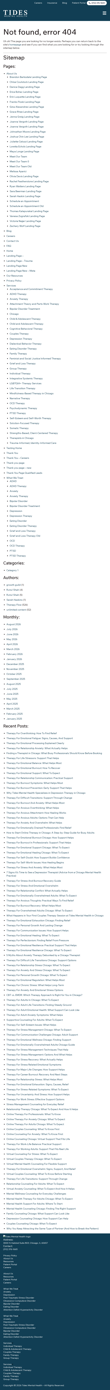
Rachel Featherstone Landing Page (29, 181)
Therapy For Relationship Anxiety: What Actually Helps (37, 748)
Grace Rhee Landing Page (24, 111)
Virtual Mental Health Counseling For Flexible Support (36, 1163)
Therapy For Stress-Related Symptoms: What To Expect (37, 1089)
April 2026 (12, 644)
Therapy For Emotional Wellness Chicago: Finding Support (38, 1039)
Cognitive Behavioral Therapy (26, 328)
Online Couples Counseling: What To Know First (32, 1129)
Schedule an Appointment (24, 201)
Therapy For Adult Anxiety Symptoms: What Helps (34, 1014)
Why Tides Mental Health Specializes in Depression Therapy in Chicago (45, 792)
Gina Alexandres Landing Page (27, 106)
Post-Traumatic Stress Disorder (18, 1297)
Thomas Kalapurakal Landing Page (29, 211)
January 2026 (14, 659)
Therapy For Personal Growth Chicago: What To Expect (36, 975)
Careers (10, 236)
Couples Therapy (19, 333)
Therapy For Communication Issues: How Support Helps (37, 930)
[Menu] (104, 13)
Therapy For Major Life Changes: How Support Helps (35, 1069)
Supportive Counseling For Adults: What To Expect (34, 1019)
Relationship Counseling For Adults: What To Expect (35, 1183)
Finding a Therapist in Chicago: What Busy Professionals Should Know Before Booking (54, 753)
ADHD (13, 481)
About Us (11, 73)
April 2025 (12, 703)
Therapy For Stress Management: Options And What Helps (39, 1054)
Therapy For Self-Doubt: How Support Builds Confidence (38, 857)
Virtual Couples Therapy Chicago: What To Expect (34, 1158)
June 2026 (12, 634)
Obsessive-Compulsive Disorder (19, 1300)
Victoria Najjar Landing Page (25, 221)
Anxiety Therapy (19, 298)
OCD (12, 540)
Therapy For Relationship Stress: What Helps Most (34, 1079)
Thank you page (15, 462)
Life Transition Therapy (22, 388)
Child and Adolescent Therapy (26, 323)
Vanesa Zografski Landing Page (27, 216)
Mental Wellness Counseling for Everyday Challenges (36, 1193)
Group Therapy (18, 368)
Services (11, 285)
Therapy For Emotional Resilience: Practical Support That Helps (41, 945)
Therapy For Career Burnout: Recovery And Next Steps (36, 1074)
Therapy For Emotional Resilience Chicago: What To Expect (38, 950)
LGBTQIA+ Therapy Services (25, 383)
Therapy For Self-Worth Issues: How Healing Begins (35, 862)
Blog (9, 230)
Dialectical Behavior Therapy (26, 343)
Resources (8, 1261)
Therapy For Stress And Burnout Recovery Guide (33, 880)
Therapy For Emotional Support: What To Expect (33, 773)
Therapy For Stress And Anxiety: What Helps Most (34, 867)
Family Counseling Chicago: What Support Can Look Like (37, 1213)
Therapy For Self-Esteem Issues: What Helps (31, 1024)
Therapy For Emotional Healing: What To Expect (32, 935)
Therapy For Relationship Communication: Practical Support (39, 778)
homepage (15, 44)
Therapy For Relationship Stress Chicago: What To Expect (38, 965)
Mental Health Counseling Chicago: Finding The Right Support (41, 1208)
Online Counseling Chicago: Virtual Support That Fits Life (38, 1139)
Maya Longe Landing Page (24, 151)
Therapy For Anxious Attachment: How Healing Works (36, 812)
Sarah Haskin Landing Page (25, 196)
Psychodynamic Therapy (23, 408)
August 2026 (13, 624)
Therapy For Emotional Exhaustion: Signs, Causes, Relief (37, 1084)
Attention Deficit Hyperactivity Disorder (23, 1309)
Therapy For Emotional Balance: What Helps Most (34, 763)
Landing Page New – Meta (20, 270)
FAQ (8, 245)
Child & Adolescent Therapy (25, 318)
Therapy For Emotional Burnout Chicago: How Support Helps (40, 837)
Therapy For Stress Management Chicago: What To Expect (38, 1029)
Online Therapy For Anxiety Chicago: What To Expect (35, 1119)
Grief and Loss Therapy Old (25, 535)
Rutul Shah (12, 589)
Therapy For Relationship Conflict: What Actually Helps (37, 890)
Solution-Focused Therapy (24, 423)
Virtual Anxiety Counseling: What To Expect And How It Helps (40, 1188)
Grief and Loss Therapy (23, 363)
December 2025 (15, 664)
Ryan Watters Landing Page (25, 186)
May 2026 (11, 639)
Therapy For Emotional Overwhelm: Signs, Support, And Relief (41, 1168)
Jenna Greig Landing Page (24, 116)
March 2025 (13, 708)
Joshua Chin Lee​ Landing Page (27, 136)
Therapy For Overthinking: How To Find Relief (31, 733)
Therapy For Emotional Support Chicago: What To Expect (37, 847)
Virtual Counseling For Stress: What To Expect (32, 1154)
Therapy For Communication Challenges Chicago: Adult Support (42, 1034)
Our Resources (14, 275)
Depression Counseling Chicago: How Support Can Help (37, 1218)
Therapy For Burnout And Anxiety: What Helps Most (35, 802)
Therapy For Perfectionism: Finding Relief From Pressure (37, 940)
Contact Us (12, 240)
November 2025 (15, 669)
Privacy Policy (14, 280)
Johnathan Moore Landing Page (28, 131)
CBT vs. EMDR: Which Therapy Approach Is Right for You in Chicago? (44, 995)
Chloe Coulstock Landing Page (27, 82)
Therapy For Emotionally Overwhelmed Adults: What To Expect (41, 895)
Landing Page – (14, 255)
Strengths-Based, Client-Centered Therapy (34, 433)
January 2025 (14, 718)
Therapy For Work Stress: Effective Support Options (35, 1099)
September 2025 (15, 678)
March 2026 (13, 649)
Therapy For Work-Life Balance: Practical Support (33, 1144)
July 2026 (12, 629)
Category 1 (12, 570)
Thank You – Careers (17, 457)
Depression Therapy (21, 338)
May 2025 (11, 698)
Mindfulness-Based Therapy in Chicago (32, 393)
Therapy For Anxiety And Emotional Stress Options (34, 990)
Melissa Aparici (18, 171)
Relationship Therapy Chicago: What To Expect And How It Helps (42, 1109)
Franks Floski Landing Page (25, 101)
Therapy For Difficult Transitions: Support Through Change (39, 797)
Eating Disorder (18, 520)
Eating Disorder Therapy (23, 348)
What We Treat (14, 477)
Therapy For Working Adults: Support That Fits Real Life (37, 1149)
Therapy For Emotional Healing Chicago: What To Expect (37, 852)
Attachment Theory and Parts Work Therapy (34, 303)
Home (9, 250)
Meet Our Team (18, 156)
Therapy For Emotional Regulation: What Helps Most (35, 980)
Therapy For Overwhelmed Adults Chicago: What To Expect (39, 910)
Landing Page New (16, 265)
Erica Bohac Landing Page (24, 91)
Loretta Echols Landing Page (25, 146)
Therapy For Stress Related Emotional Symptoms (33, 1064)
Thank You (12, 453)
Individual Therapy (20, 373)
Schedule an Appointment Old (27, 206)
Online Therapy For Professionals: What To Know (33, 1114)
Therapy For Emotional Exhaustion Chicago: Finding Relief (38, 920)
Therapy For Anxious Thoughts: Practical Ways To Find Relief (40, 900)
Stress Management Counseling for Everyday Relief (35, 1104)
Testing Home (14, 448)
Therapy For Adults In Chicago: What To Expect (32, 999)
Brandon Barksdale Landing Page (28, 77)
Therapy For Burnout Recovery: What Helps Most (33, 905)
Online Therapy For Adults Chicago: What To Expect (35, 1124)
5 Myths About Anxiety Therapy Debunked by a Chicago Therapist (43, 955)
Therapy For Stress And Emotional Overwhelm (32, 885)
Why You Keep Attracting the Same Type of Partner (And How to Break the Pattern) (52, 1228)
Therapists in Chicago (22, 438)
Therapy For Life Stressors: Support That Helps (32, 758)
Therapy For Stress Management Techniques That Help (37, 1049)
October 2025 (14, 673)
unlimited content (16, 609)
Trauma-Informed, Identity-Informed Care (33, 442)
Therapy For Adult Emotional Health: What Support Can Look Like (42, 1010)
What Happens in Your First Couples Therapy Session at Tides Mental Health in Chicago (55, 915)
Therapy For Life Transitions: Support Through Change (36, 1178)
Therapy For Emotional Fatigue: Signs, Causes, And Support (39, 738)
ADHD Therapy (18, 294)
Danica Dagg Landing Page (25, 86)
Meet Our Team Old (21, 166)
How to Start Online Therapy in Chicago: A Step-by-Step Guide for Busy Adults (50, 832)
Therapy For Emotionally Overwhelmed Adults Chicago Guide (40, 1044)
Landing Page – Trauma (19, 260)
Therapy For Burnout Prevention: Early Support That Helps (39, 787)
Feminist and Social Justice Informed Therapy (35, 358)
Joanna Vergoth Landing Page (27, 121)
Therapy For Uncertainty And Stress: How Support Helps (38, 1094)
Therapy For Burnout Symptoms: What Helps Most (34, 783)
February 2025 (14, 713)
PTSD (13, 550)
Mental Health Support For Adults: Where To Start (34, 1203)
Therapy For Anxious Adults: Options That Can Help (35, 817)
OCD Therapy (17, 403)
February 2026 (14, 654)
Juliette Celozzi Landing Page (26, 141)
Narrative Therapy (20, 398)
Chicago (14, 313)
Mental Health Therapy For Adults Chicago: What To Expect (39, 1198)
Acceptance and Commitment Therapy (31, 289)
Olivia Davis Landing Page (24, 176)
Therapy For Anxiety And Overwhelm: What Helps (34, 822)
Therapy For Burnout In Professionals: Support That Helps (38, 842)
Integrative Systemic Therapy (26, 378)
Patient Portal (10, 1264)
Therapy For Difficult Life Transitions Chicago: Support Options (41, 960)
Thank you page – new (18, 467)
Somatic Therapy (19, 428)
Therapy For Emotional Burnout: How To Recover (33, 768)
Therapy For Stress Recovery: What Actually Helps (34, 1059)
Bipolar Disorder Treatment (25, 308)
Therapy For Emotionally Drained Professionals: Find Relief (38, 827)
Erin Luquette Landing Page (25, 96)
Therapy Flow (14, 604)
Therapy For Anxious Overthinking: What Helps (32, 807)
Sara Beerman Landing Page (25, 191)
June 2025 (12, 693)
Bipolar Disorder (19, 501)
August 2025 (13, 684)
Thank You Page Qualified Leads (24, 472)
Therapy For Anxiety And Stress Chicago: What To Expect (38, 970)
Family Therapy (18, 353)
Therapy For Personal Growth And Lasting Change (34, 925)
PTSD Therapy (18, 413)
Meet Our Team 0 (19, 161)
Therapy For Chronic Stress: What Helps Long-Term (35, 985)
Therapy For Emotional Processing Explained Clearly (35, 743)
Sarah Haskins (14, 599)
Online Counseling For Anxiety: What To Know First (34, 1134)
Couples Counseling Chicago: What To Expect (31, 1223)
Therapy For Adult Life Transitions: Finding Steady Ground (39, 1004)
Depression (16, 510)
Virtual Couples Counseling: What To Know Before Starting (39, 1173)
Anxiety (14, 491)
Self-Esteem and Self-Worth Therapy (30, 418)
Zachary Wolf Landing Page (25, 226)
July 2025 (12, 688)
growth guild (13, 584)
